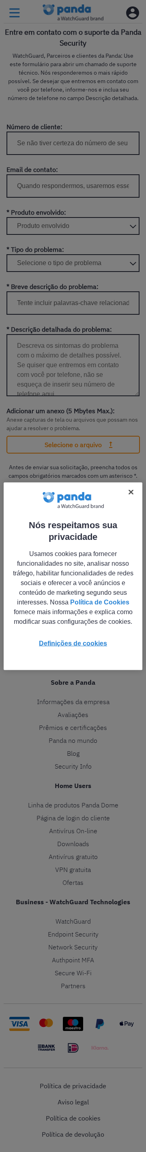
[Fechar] (131, 492)
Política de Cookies (99, 601)
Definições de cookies (73, 643)
